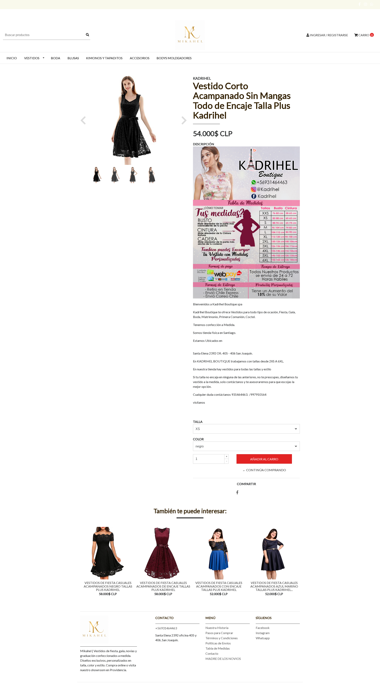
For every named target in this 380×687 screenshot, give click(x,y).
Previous (84, 562)
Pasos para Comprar (219, 633)
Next (296, 562)
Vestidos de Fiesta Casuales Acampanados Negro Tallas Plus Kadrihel (108, 586)
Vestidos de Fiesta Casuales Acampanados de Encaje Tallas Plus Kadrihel (163, 586)
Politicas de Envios (218, 643)
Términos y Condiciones (221, 638)
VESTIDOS (31, 58)
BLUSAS (73, 58)
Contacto (211, 653)
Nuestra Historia (216, 628)
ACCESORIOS (139, 58)
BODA (55, 58)
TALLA (197, 421)
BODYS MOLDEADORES (174, 58)
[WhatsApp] (372, 4)
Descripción (203, 144)
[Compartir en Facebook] (237, 492)
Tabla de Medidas (217, 648)
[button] (84, 120)
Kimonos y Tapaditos (104, 58)
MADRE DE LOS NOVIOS (223, 658)
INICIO (12, 58)
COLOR (198, 439)
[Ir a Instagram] (365, 4)
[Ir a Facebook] (359, 4)
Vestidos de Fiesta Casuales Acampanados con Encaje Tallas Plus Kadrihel (218, 586)
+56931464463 (166, 628)
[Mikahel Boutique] (190, 34)
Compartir (246, 484)
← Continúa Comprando (264, 470)
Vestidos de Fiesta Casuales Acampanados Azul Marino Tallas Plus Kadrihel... (274, 586)
